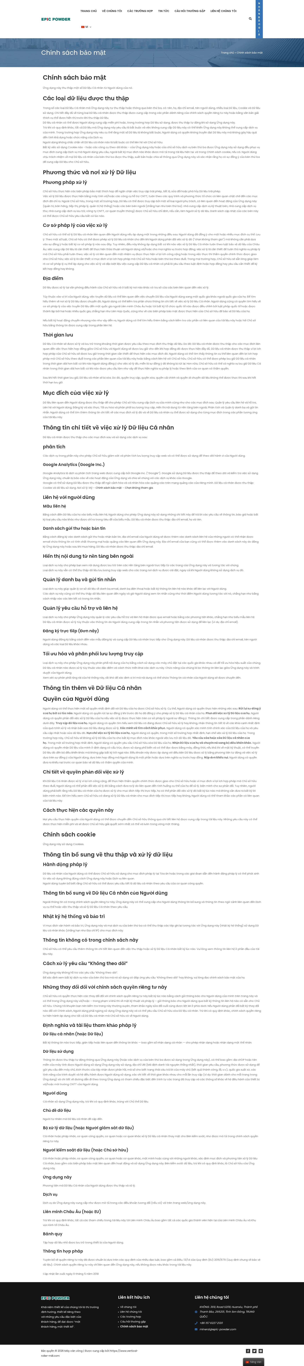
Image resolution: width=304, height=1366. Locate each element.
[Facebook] (248, 1351)
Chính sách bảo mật (109, 488)
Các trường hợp (130, 1316)
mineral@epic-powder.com (218, 1329)
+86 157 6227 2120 (211, 1323)
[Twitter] (254, 1351)
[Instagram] (261, 1351)
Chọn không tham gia (139, 488)
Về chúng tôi (128, 1307)
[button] (89, 27)
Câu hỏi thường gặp (133, 1321)
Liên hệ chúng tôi (131, 1312)
